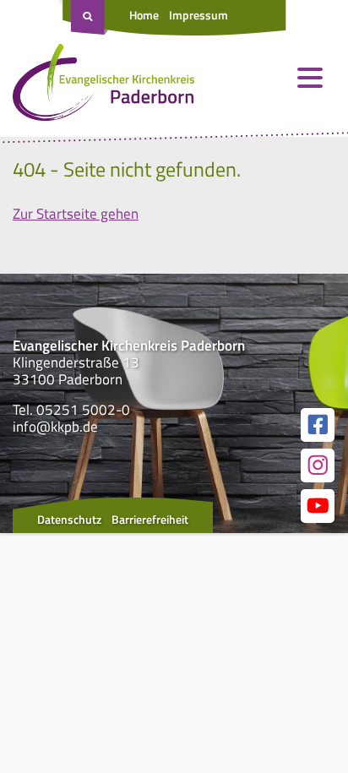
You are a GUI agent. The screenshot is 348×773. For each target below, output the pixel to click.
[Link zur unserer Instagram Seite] (317, 465)
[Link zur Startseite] (103, 86)
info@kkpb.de (55, 427)
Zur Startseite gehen (76, 214)
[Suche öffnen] (89, 17)
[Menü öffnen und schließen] (310, 77)
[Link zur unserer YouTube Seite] (317, 506)
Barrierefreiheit (149, 519)
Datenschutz (69, 519)
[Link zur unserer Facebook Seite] (317, 425)
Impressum (198, 15)
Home (144, 15)
